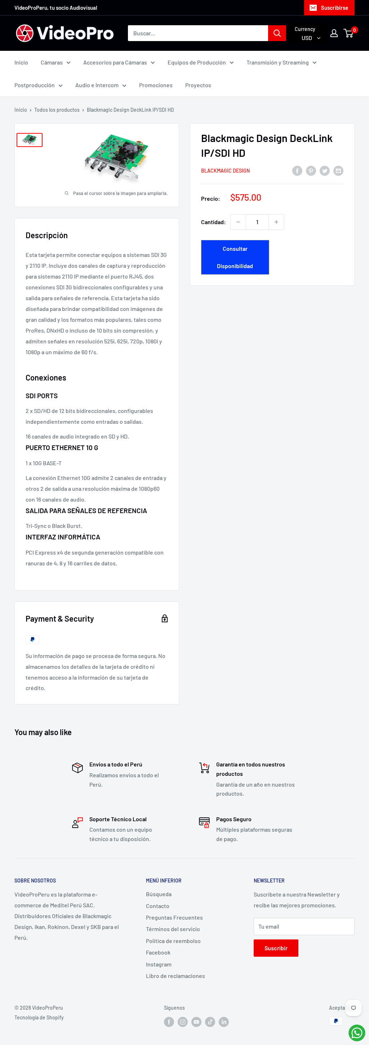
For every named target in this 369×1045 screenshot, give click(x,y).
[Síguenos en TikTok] (210, 1022)
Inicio (21, 62)
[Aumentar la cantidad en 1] (276, 222)
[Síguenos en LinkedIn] (224, 1022)
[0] (348, 33)
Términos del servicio (173, 928)
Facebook (158, 952)
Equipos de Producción (197, 62)
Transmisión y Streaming (277, 62)
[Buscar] (277, 33)
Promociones (156, 84)
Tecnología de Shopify (39, 1017)
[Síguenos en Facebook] (169, 1022)
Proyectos (198, 84)
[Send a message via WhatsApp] (356, 1032)
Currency (305, 29)
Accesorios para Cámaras (115, 62)
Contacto (157, 905)
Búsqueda (159, 893)
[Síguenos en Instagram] (183, 1022)
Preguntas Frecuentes (174, 917)
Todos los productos (57, 110)
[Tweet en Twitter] (325, 170)
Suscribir (276, 947)
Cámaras (52, 62)
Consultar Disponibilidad (235, 257)
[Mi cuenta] (334, 33)
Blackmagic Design (225, 171)
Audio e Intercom (97, 84)
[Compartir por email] (338, 170)
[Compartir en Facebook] (297, 170)
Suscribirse (334, 7)
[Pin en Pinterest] (311, 170)
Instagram (159, 964)
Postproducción (34, 84)
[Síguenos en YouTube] (196, 1022)
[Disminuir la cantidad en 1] (238, 222)
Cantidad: (213, 221)
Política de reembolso (173, 940)
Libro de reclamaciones (175, 975)
